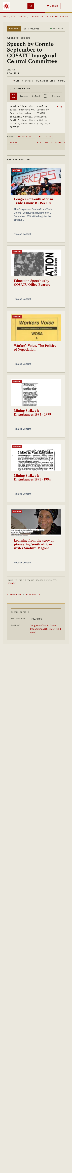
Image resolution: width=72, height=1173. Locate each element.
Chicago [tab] (56, 96)
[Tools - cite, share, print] (39, 6)
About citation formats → (51, 142)
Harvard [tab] (24, 96)
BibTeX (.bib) (25, 136)
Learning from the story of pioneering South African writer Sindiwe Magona (34, 544)
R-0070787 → (33, 594)
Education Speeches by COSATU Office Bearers (32, 283)
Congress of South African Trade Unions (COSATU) (33, 201)
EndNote (13, 142)
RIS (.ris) (45, 136)
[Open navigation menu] (65, 6)
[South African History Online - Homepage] (6, 6)
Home (5, 17)
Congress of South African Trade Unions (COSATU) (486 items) (45, 629)
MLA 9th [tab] (46, 96)
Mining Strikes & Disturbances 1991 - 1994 (32, 477)
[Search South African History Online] (30, 6)
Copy (59, 106)
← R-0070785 (14, 594)
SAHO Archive (18, 17)
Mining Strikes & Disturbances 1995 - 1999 (32, 412)
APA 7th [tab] (13, 96)
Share (61, 80)
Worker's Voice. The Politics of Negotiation (35, 347)
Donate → (13, 583)
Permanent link (45, 80)
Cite (23, 80)
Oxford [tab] (36, 96)
